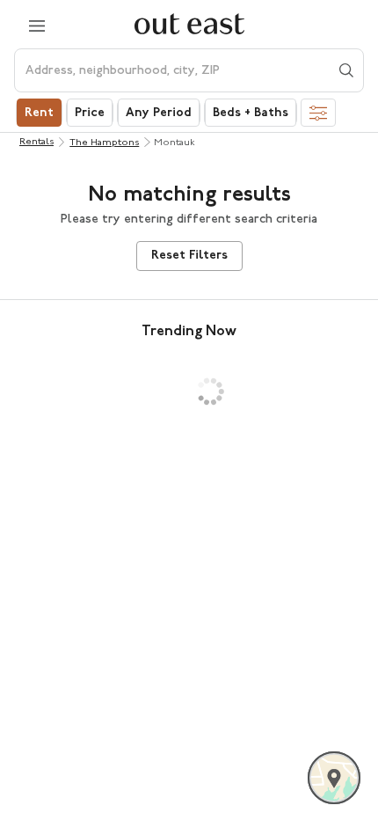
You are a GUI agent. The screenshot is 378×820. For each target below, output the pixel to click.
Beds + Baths (250, 113)
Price (90, 113)
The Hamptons (104, 143)
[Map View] (334, 777)
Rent (39, 113)
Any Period (159, 113)
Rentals (36, 142)
